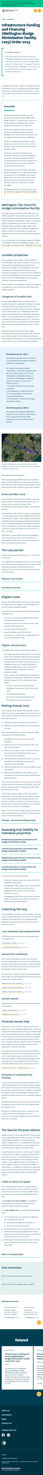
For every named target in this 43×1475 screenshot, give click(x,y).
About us (5, 1410)
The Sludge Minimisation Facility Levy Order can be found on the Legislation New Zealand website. (20, 190)
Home (3, 19)
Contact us (6, 1423)
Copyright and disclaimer (9, 1458)
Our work (10, 19)
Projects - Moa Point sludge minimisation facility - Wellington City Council (21, 243)
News (4, 1419)
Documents (6, 1414)
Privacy (4, 1455)
